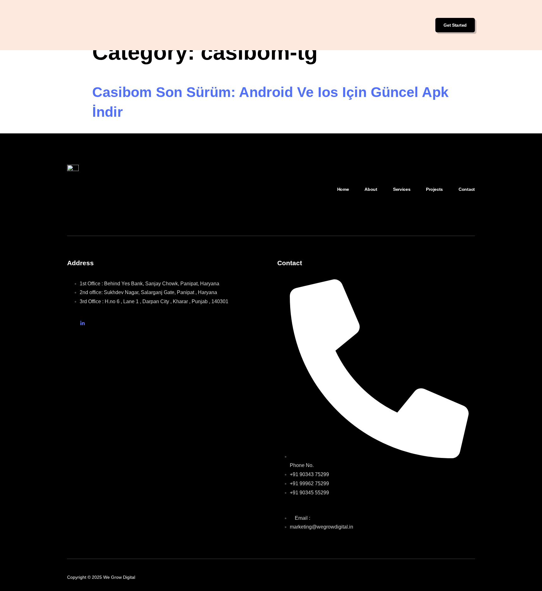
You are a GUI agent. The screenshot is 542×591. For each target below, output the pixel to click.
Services (402, 189)
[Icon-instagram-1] (69, 323)
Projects (434, 189)
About (370, 189)
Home (343, 189)
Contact (467, 189)
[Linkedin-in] (82, 323)
